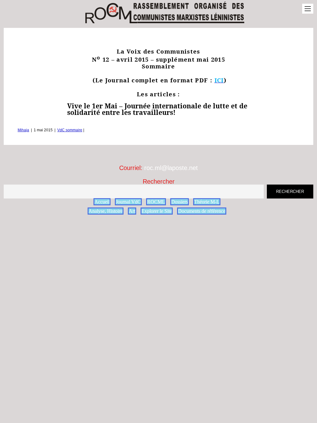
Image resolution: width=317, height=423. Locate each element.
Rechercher (159, 181)
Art (132, 211)
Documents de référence (201, 211)
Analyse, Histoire (106, 211)
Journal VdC (128, 201)
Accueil (102, 201)
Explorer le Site (156, 211)
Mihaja (23, 130)
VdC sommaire (69, 130)
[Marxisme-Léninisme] (164, 20)
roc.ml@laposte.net (171, 167)
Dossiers (179, 201)
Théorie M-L (206, 201)
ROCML (156, 201)
